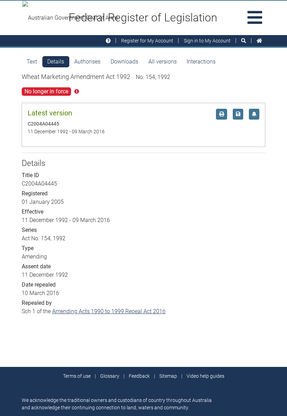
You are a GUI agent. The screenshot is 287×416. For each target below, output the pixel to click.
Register (147, 40)
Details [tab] (55, 61)
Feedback (139, 376)
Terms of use (77, 376)
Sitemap (168, 376)
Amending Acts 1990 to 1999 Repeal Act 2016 (109, 311)
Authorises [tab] (87, 61)
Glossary (109, 376)
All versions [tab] (162, 61)
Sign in (207, 40)
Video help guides (205, 376)
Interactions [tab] (201, 61)
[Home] (259, 41)
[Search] (243, 41)
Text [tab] (32, 61)
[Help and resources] (108, 41)
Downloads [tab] (124, 61)
